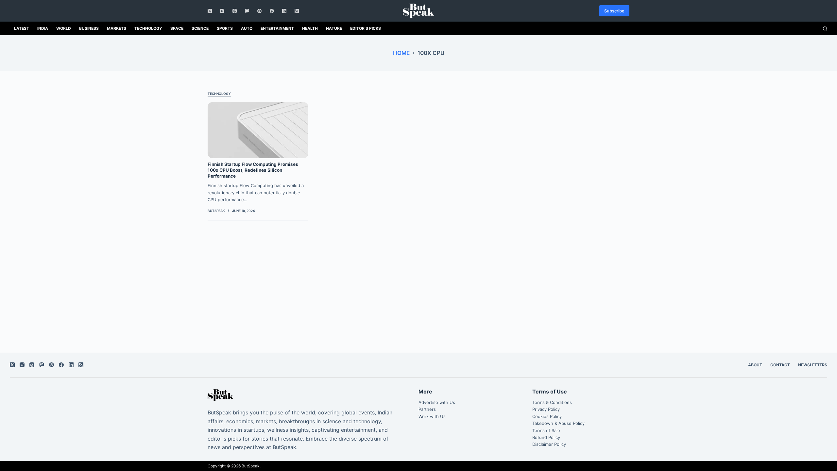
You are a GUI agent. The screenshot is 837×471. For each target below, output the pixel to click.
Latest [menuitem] (21, 28)
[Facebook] (272, 11)
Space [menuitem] (176, 28)
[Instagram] (222, 11)
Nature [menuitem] (334, 28)
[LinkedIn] (284, 11)
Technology (219, 94)
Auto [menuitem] (246, 28)
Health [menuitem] (310, 28)
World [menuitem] (63, 28)
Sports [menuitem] (225, 28)
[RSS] (297, 11)
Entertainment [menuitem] (277, 28)
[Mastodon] (247, 11)
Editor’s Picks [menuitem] (365, 28)
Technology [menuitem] (148, 28)
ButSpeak (251, 465)
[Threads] (234, 11)
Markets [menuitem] (116, 28)
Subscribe (614, 10)
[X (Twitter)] (210, 11)
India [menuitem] (42, 28)
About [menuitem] (755, 364)
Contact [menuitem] (780, 364)
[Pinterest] (259, 11)
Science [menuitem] (200, 28)
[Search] (825, 28)
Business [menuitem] (89, 28)
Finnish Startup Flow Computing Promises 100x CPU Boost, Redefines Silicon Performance (253, 170)
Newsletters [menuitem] (812, 364)
